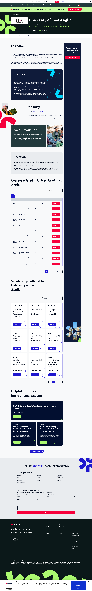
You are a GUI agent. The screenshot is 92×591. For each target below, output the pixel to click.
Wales (47, 528)
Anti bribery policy (75, 533)
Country (19, 499)
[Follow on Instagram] (26, 539)
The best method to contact (52, 494)
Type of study (20, 485)
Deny (78, 588)
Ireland (47, 533)
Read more (17, 416)
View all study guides (36, 451)
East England (33, 30)
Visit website (44, 30)
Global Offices (74, 531)
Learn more (17, 324)
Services (36, 9)
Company (59, 9)
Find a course (24, 9)
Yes (57, 1)
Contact (64, 9)
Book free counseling (74, 9)
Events (60, 533)
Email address (20, 480)
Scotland (48, 531)
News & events (51, 9)
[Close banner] (88, 581)
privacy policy (71, 504)
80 (57, 271)
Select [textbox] (58, 482)
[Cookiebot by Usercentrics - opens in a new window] (9, 589)
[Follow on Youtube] (21, 539)
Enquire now (56, 203)
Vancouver (35, 5)
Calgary (30, 5)
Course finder (61, 526)
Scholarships (61, 531)
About (73, 526)
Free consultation (72, 57)
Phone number (59, 475)
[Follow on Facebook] (17, 539)
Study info (30, 9)
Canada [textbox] (38, 482)
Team (73, 528)
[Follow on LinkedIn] (13, 539)
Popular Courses (43, 9)
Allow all (78, 582)
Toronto (26, 5)
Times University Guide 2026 (37, 111)
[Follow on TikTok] (30, 539)
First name (19, 475)
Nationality (39, 480)
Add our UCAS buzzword (28, 4)
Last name (39, 475)
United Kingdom (49, 526)
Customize (78, 585)
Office (38, 499)
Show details (18, 588)
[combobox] (58, 478)
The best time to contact (22, 494)
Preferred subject (50, 485)
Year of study (59, 480)
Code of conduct (75, 535)
